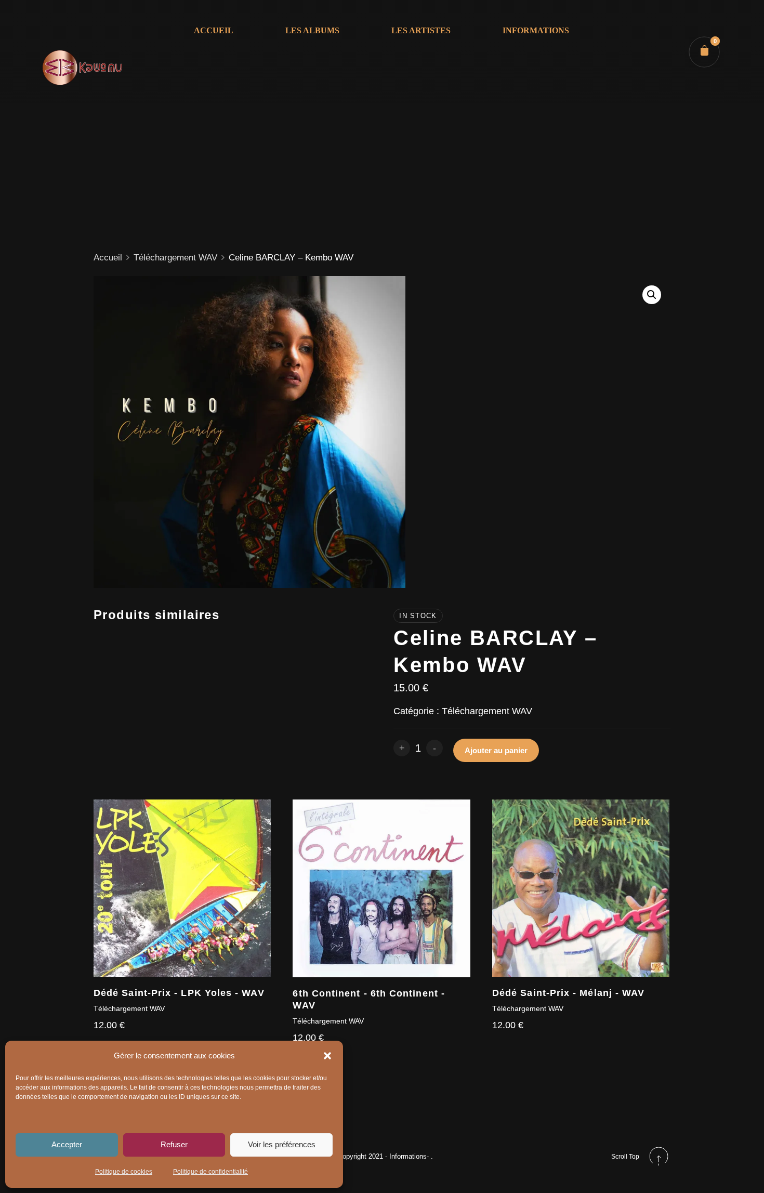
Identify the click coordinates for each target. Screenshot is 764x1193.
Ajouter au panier (496, 750)
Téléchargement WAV (175, 258)
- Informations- (408, 1156)
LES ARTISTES (421, 30)
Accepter (66, 1144)
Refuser (174, 1144)
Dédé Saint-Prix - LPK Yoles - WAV (179, 993)
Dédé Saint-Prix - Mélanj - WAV (568, 993)
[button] (327, 1056)
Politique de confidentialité (210, 1171)
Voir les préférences (281, 1144)
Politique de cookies (123, 1171)
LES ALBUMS (312, 30)
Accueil (108, 258)
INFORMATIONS (536, 30)
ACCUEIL (213, 30)
